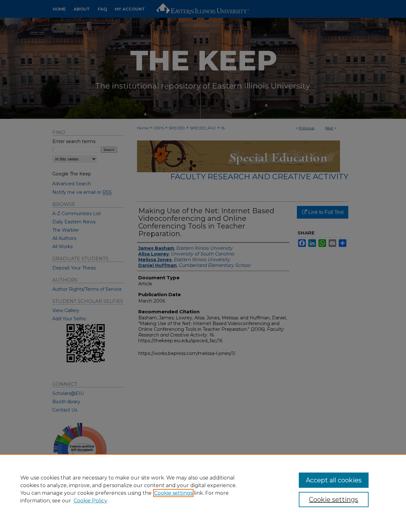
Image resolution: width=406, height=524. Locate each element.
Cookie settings (173, 493)
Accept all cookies (334, 480)
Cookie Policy (90, 501)
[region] (203, 489)
